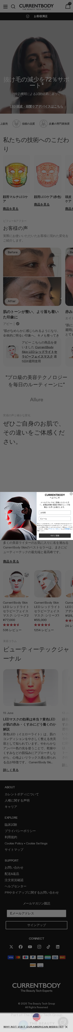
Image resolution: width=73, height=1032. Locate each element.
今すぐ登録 (54, 536)
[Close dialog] (71, 494)
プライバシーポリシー (54, 529)
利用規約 (67, 529)
